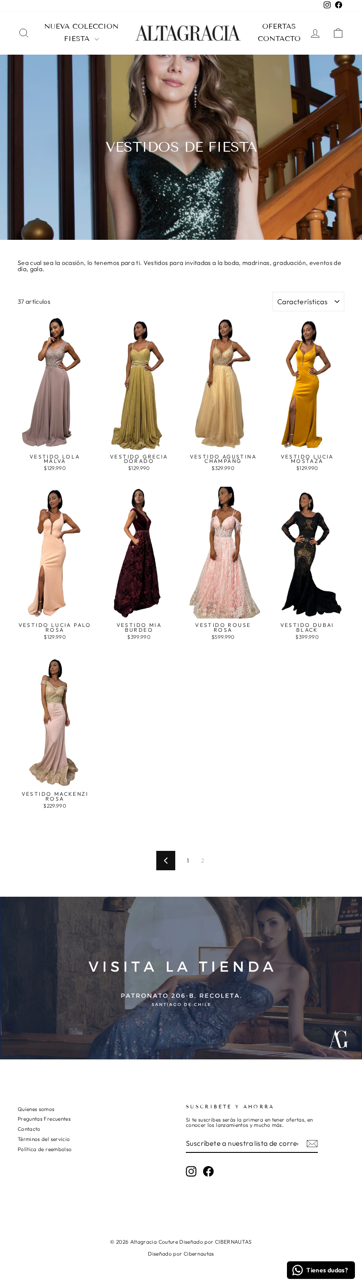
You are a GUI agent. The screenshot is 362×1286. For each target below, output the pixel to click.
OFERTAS (279, 26)
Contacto (29, 1129)
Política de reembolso (45, 1149)
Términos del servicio (44, 1139)
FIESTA (78, 38)
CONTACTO (279, 38)
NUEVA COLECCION (81, 26)
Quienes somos (36, 1109)
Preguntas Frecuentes (44, 1118)
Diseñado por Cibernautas (181, 1253)
